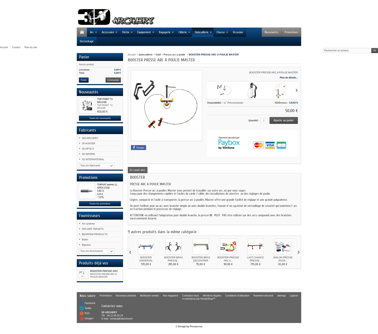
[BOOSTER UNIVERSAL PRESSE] (146, 247)
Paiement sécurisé (263, 295)
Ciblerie (183, 32)
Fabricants (87, 130)
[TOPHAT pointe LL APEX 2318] (87, 191)
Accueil (132, 54)
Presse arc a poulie (175, 54)
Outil (158, 54)
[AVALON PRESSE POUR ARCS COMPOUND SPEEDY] (283, 247)
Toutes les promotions (99, 203)
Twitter (88, 308)
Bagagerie (164, 32)
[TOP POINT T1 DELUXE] (87, 106)
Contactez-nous (190, 295)
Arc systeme (88, 223)
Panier (84, 57)
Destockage (87, 41)
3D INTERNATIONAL (93, 159)
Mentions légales (212, 295)
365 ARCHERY (90, 138)
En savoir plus (137, 170)
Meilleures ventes (149, 295)
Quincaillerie (201, 32)
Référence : (281, 102)
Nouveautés (272, 32)
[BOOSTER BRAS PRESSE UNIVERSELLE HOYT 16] (173, 247)
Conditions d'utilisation (237, 295)
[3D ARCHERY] (116, 17)
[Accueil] (82, 32)
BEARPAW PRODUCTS (94, 234)
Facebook (90, 303)
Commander (113, 80)
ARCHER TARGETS (93, 229)
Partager (140, 147)
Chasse (221, 32)
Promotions (291, 32)
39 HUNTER (88, 143)
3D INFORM (88, 154)
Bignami (86, 245)
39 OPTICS (88, 148)
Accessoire (108, 32)
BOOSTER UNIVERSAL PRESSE (146, 260)
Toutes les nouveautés (100, 118)
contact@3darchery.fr (121, 318)
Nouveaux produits (126, 295)
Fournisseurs (89, 215)
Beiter (85, 239)
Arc (92, 32)
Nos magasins (170, 295)
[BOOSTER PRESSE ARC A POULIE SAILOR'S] (228, 247)
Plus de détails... (289, 77)
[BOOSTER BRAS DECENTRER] (201, 247)
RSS (87, 313)
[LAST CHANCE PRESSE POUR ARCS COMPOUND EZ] (255, 247)
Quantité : (253, 120)
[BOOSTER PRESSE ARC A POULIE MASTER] (83, 274)
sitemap (281, 295)
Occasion (238, 32)
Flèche (125, 32)
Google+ (89, 318)
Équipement (144, 32)
